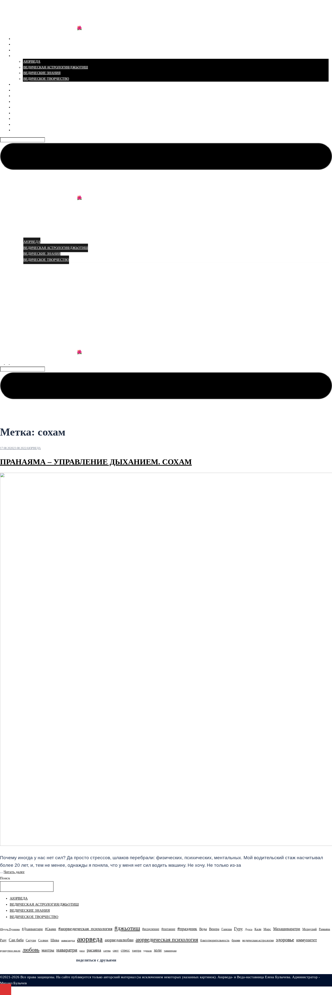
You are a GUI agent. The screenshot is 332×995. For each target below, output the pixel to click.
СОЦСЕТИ (21, 101)
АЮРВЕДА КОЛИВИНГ (41, 12)
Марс (267, 929)
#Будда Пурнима (10, 929)
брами (236, 940)
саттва (107, 950)
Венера (214, 929)
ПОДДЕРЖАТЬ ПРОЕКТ (32, 113)
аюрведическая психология (167, 940)
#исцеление (150, 929)
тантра (136, 950)
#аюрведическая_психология (85, 928)
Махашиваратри (286, 929)
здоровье (285, 939)
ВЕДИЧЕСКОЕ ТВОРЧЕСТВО (46, 79)
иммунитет (306, 939)
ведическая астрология (258, 940)
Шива (55, 940)
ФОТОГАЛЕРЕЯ (25, 107)
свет (116, 950)
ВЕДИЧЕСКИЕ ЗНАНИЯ (42, 73)
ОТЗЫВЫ (20, 90)
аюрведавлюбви (119, 940)
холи (158, 950)
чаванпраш (170, 950)
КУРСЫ (19, 50)
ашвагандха (68, 940)
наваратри (66, 949)
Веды (203, 929)
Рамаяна (324, 929)
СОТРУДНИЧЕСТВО (29, 118)
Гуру (238, 928)
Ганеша (226, 929)
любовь (31, 950)
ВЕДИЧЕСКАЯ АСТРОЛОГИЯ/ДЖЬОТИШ (55, 67)
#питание (168, 929)
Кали (257, 929)
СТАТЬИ (19, 56)
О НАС (18, 84)
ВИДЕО (19, 96)
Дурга (248, 929)
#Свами (50, 929)
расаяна (94, 950)
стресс (125, 950)
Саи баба (16, 940)
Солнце (43, 940)
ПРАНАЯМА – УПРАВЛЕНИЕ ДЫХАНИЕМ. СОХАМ (96, 461)
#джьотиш (127, 928)
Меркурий (309, 929)
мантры (48, 950)
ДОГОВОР (21, 124)
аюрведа (90, 939)
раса (82, 950)
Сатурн (31, 940)
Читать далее (14, 872)
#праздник (187, 928)
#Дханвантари (32, 929)
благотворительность (214, 940)
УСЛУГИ (20, 44)
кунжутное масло (10, 950)
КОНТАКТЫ (22, 130)
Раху (3, 940)
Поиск (5, 878)
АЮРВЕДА (31, 61)
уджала (147, 950)
